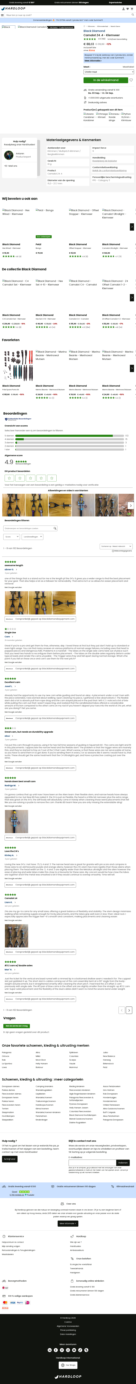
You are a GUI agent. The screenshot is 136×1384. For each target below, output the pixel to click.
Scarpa (72, 1060)
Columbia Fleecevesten (80, 1111)
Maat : (87, 67)
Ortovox (5, 1056)
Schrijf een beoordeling (117, 39)
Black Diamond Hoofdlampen (82, 1115)
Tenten (5, 1109)
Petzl (105, 1067)
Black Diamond (94, 31)
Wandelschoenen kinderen (48, 1112)
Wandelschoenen (44, 1098)
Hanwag (107, 1060)
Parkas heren (8, 1101)
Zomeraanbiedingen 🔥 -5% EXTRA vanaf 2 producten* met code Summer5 (68, 20)
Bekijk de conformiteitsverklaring (109, 171)
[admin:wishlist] (131, 80)
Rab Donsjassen (110, 1094)
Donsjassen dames (10, 1086)
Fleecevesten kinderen (79, 1090)
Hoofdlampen (8, 1116)
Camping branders (44, 1086)
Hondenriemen (110, 1101)
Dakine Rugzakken (77, 1123)
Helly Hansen (42, 1064)
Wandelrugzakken (44, 1090)
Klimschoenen (42, 1109)
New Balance (109, 1056)
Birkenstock (108, 1064)
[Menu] (2, 15)
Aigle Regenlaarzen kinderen (82, 1094)
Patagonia (6, 1053)
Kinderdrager (42, 1120)
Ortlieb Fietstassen (111, 1105)
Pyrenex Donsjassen (78, 1104)
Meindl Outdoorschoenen (81, 1119)
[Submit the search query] (133, 15)
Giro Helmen (108, 1090)
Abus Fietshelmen (111, 1116)
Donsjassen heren (10, 1098)
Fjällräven (73, 1053)
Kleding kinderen (76, 1086)
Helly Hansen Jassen (78, 1108)
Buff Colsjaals (109, 1112)
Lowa (4, 1067)
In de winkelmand (105, 80)
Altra (38, 1053)
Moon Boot (41, 1060)
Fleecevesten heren (11, 1105)
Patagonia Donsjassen (113, 1120)
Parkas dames (8, 1090)
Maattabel (128, 67)
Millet (38, 1056)
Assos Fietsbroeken (111, 1086)
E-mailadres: (75, 1157)
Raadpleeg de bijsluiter (104, 161)
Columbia (73, 1056)
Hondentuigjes (109, 1098)
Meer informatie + (93, 61)
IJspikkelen (40, 1094)
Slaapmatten (8, 1112)
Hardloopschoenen (44, 1105)
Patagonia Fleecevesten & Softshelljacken (81, 1099)
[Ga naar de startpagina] (86, 26)
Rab (4, 1060)
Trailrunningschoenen (46, 1101)
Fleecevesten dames (11, 1094)
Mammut (73, 1067)
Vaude (72, 1064)
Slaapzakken (7, 1120)
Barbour (39, 1067)
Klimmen (91, 26)
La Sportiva (7, 1064)
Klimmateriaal (102, 26)
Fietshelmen (41, 1116)
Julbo (105, 1053)
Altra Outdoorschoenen (114, 1109)
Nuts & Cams (115, 26)
